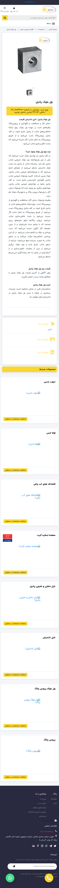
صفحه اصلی (53, 29)
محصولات (41, 29)
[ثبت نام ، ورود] (14, 8)
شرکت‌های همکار (39, 808)
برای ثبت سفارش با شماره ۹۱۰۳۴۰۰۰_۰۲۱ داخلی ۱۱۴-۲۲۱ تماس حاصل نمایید (29, 111)
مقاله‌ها (54, 799)
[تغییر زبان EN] (5, 8)
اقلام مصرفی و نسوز (27, 29)
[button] (50, 23)
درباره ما (43, 799)
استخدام (42, 816)
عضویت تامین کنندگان (37, 812)
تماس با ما (42, 803)
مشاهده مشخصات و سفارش (15, 419)
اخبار (55, 803)
